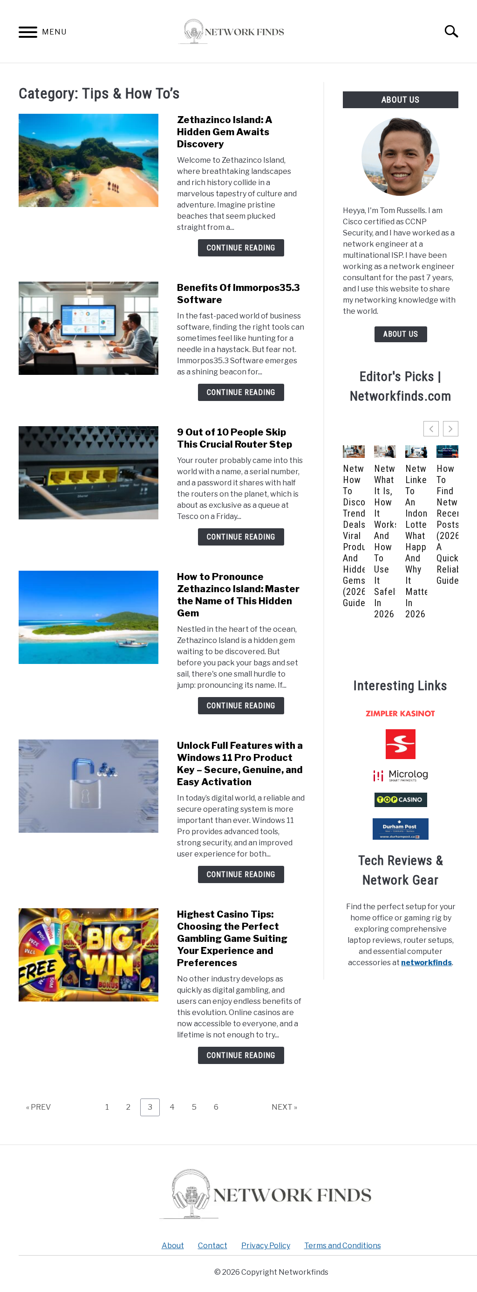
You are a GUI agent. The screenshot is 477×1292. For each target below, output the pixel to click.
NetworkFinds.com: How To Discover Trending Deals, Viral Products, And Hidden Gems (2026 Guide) (354, 535)
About (173, 1245)
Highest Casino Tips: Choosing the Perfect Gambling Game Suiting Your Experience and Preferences (232, 938)
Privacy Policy (265, 1245)
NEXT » (284, 1107)
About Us (400, 334)
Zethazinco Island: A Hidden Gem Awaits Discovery (225, 132)
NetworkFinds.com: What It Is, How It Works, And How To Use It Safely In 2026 (385, 541)
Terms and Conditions (342, 1245)
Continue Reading (241, 247)
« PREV (38, 1107)
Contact (212, 1245)
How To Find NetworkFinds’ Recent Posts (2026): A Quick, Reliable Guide (447, 524)
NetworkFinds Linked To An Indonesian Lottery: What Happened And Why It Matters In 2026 (416, 541)
